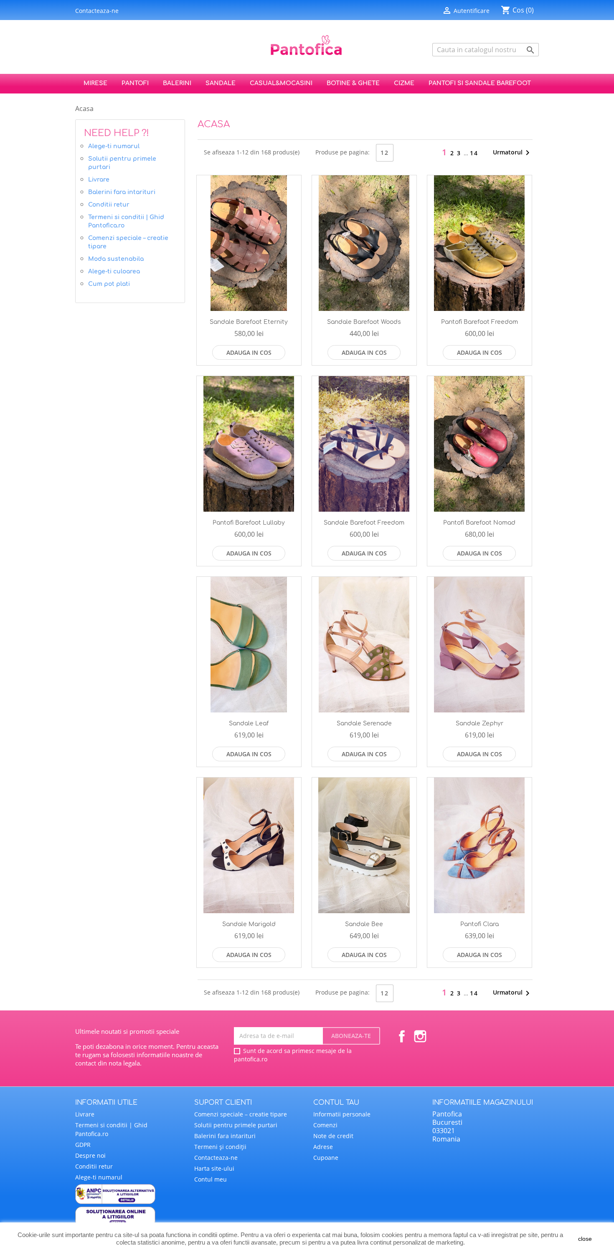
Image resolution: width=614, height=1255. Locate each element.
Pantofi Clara (479, 924)
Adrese (323, 1147)
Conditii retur (108, 205)
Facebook (401, 1036)
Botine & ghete (353, 83)
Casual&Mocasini (281, 83)
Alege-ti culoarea (114, 271)
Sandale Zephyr (479, 723)
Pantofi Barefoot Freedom (479, 322)
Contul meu (210, 1179)
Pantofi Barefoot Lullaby (249, 523)
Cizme (404, 83)
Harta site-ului (214, 1168)
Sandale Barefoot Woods (364, 322)
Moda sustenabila (116, 259)
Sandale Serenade (364, 723)
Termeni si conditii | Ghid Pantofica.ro (126, 221)
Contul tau (336, 1102)
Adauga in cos (248, 352)
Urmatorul (513, 153)
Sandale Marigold (249, 924)
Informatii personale (341, 1114)
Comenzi (325, 1125)
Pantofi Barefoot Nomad (479, 523)
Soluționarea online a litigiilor (128, 1217)
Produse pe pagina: (342, 152)
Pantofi (135, 83)
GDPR (83, 1145)
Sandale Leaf (249, 723)
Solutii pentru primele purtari (122, 163)
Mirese (95, 83)
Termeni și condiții (220, 1147)
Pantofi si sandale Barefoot (480, 83)
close (585, 1238)
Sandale (221, 83)
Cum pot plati (109, 284)
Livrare (98, 180)
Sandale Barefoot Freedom (364, 523)
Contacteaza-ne (97, 11)
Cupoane (325, 1158)
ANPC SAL (128, 1194)
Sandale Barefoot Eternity (249, 322)
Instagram (420, 1036)
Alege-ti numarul (114, 146)
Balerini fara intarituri (121, 192)
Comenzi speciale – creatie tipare (128, 242)
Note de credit (333, 1136)
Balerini (177, 83)
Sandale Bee (364, 924)
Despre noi (90, 1155)
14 (474, 153)
